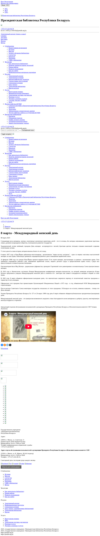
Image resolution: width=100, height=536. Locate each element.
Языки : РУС (5, 5)
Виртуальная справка (16, 91)
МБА (6, 520)
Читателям (8, 62)
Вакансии (12, 56)
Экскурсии (12, 109)
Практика (12, 107)
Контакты (12, 116)
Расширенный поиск (28, 130)
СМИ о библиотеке (15, 60)
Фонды (7, 512)
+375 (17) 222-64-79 (7, 29)
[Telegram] (7, 345)
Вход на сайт (5, 218)
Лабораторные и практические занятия (22, 111)
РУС (6, 9)
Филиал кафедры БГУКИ (13, 104)
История (11, 49)
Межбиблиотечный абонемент (19, 93)
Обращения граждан (15, 118)
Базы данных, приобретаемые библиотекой (19, 508)
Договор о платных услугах (18, 99)
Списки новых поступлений (18, 81)
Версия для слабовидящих (9, 3)
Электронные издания (16, 77)
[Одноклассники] (5, 345)
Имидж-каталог (14, 88)
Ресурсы (7, 74)
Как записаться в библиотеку (18, 63)
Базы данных (13, 84)
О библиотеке (9, 46)
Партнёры (12, 58)
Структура (12, 55)
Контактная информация (13, 114)
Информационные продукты (14, 505)
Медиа (7, 485)
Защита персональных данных (19, 123)
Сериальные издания (16, 83)
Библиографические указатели (19, 79)
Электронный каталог (16, 76)
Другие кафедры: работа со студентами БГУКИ (24, 113)
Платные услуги (14, 97)
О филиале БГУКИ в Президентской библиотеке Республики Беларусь (32, 106)
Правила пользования (16, 69)
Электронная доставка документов (20, 95)
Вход (2, 1)
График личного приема (17, 120)
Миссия (11, 51)
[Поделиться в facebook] (4, 348)
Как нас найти (13, 70)
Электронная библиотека (17, 86)
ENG (6, 12)
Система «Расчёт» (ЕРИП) (17, 100)
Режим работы (13, 67)
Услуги (7, 90)
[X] (10, 345)
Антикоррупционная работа (18, 121)
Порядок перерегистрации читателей (21, 65)
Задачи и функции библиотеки (19, 53)
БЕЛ (6, 10)
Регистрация (8, 1)
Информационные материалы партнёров (22, 72)
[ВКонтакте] (2, 345)
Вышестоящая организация (18, 48)
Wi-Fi (10, 102)
